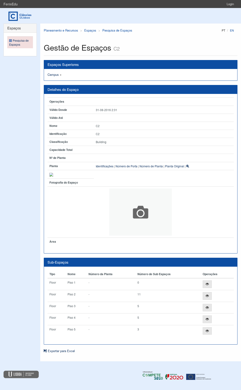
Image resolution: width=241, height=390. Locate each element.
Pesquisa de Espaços (117, 30)
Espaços (90, 30)
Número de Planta (151, 166)
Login (230, 4)
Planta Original (174, 166)
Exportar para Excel (61, 351)
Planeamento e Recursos (61, 30)
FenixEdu (11, 4)
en (232, 30)
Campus (53, 74)
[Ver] (207, 284)
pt (223, 30)
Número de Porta (126, 166)
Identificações (104, 166)
